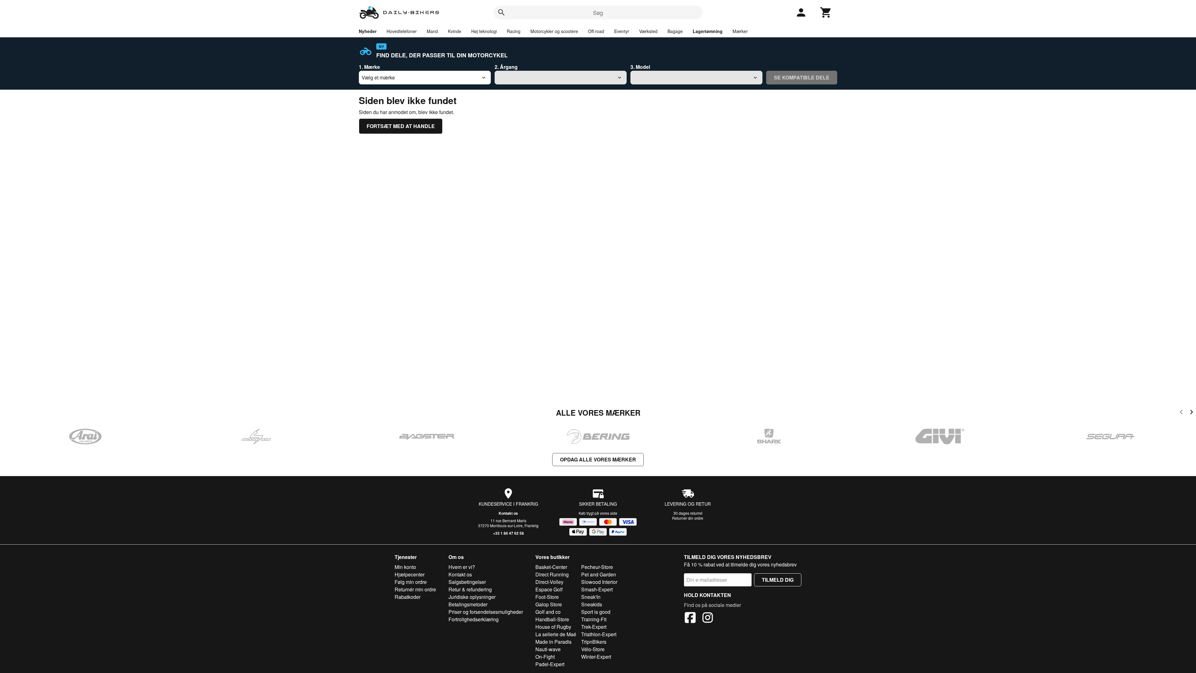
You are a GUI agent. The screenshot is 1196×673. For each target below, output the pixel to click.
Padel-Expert (549, 664)
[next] (1191, 413)
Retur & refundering (470, 589)
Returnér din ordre (687, 518)
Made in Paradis (553, 641)
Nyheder (368, 31)
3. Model (640, 66)
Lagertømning (708, 31)
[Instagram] (707, 618)
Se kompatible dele (801, 77)
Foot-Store (547, 596)
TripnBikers (593, 641)
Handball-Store (552, 619)
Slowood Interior (599, 581)
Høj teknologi (484, 31)
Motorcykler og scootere (554, 31)
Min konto (405, 566)
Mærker (740, 31)
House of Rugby (553, 626)
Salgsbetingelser (467, 581)
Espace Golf (548, 589)
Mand (432, 31)
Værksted (648, 31)
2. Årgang (506, 66)
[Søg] (501, 12)
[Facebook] (690, 618)
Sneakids (591, 604)
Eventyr (621, 31)
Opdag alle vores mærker (598, 459)
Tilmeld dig (778, 579)
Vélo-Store (593, 649)
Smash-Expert (597, 589)
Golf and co (548, 611)
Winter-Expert (596, 656)
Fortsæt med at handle (401, 126)
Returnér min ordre (415, 589)
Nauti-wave (548, 649)
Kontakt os (508, 513)
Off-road (596, 31)
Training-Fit (593, 619)
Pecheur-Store (597, 566)
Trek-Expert (593, 626)
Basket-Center (551, 566)
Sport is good (595, 611)
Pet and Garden (598, 574)
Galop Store (548, 604)
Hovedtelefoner (402, 31)
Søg (598, 12)
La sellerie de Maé (555, 634)
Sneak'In (590, 596)
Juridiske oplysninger (472, 596)
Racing (513, 31)
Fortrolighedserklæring (473, 619)
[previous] (1181, 413)
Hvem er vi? (461, 566)
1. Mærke (369, 66)
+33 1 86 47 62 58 (508, 533)
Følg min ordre (411, 581)
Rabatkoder (407, 596)
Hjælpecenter (410, 574)
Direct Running (552, 574)
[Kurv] (826, 12)
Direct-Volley (549, 581)
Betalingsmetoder (467, 604)
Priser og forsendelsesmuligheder (485, 611)
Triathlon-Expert (598, 634)
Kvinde (454, 31)
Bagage (675, 31)
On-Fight (545, 656)
